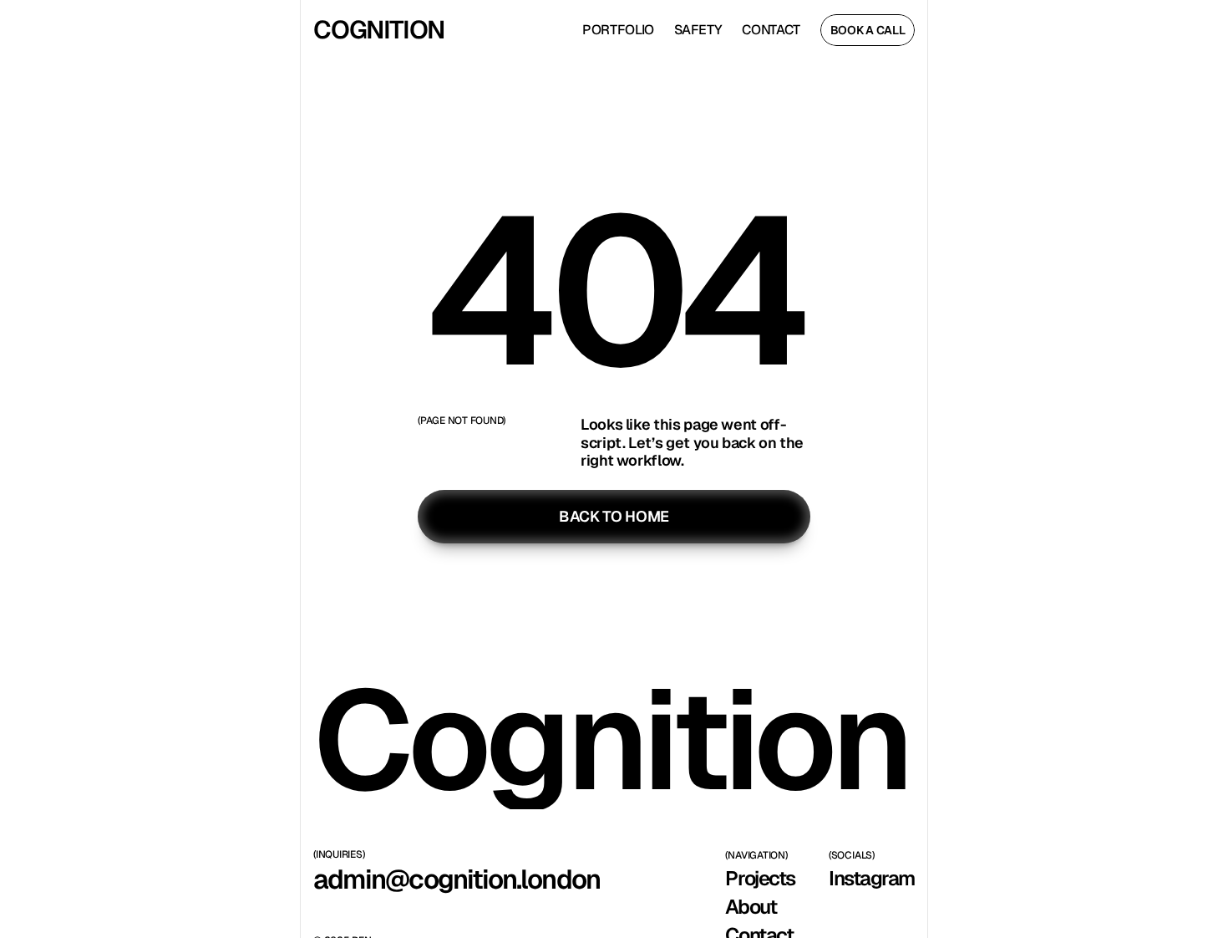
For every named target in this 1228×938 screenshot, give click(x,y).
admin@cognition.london (456, 879)
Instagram (872, 878)
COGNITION (378, 29)
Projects (759, 878)
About (750, 907)
